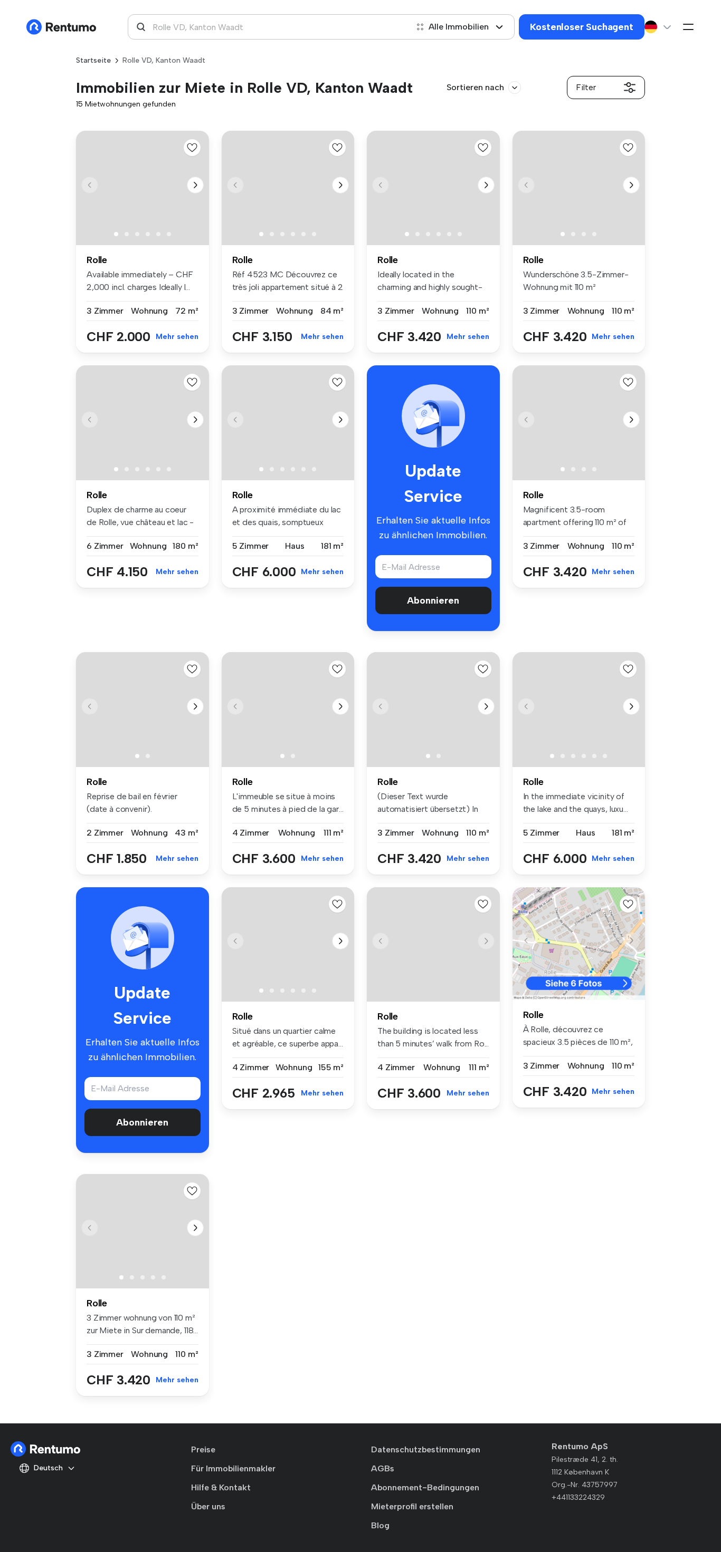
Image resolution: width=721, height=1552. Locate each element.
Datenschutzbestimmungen (425, 1449)
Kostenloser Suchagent (581, 27)
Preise (203, 1449)
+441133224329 (578, 1497)
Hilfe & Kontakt (221, 1487)
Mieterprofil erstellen (412, 1506)
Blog (380, 1525)
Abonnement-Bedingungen (425, 1487)
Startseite (93, 60)
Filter (586, 87)
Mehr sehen (177, 336)
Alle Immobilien (459, 27)
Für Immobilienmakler (233, 1468)
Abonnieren (433, 600)
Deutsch (48, 1467)
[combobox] (267, 27)
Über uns (208, 1506)
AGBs (382, 1468)
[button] (195, 185)
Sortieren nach (475, 87)
